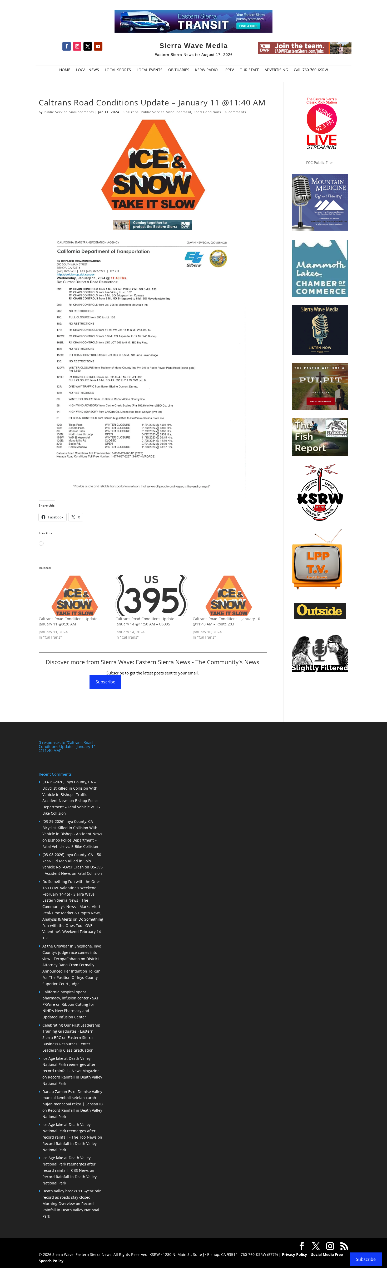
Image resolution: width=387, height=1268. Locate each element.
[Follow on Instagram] (77, 46)
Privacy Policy (294, 1254)
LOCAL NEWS (87, 70)
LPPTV (229, 70)
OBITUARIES (178, 70)
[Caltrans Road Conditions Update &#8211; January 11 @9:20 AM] (74, 595)
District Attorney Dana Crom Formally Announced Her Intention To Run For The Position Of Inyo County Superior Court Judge (71, 971)
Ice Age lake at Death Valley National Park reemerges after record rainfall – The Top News (69, 1131)
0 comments (235, 112)
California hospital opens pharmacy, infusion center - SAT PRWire (70, 998)
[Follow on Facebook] (66, 46)
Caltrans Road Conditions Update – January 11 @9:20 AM (69, 621)
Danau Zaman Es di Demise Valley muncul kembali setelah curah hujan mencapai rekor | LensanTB (72, 1098)
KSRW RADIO (206, 70)
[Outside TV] (320, 618)
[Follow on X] (87, 46)
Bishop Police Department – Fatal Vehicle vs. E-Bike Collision (71, 807)
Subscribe (105, 682)
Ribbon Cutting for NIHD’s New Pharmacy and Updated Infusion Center (68, 1010)
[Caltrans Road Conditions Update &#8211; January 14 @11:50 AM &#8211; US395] (151, 595)
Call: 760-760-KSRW (311, 70)
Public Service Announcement (166, 112)
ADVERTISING (276, 70)
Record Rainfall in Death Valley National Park (70, 1210)
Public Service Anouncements (69, 112)
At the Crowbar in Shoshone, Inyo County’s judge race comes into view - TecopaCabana (71, 952)
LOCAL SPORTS (118, 70)
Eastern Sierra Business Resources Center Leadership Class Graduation (67, 1044)
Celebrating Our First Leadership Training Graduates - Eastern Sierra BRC (71, 1031)
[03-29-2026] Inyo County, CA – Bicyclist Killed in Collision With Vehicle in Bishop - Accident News (72, 828)
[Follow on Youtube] (98, 46)
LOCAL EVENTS (149, 70)
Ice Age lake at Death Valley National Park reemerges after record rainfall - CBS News (69, 1164)
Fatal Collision (89, 873)
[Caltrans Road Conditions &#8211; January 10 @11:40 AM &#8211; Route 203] (228, 595)
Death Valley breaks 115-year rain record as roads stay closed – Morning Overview (72, 1197)
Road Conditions (207, 112)
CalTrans (131, 112)
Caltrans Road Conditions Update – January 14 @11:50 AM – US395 (146, 621)
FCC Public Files (320, 162)
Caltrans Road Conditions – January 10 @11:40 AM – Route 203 (226, 621)
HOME (64, 70)
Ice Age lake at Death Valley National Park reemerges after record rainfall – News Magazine (71, 1064)
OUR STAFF (249, 70)
